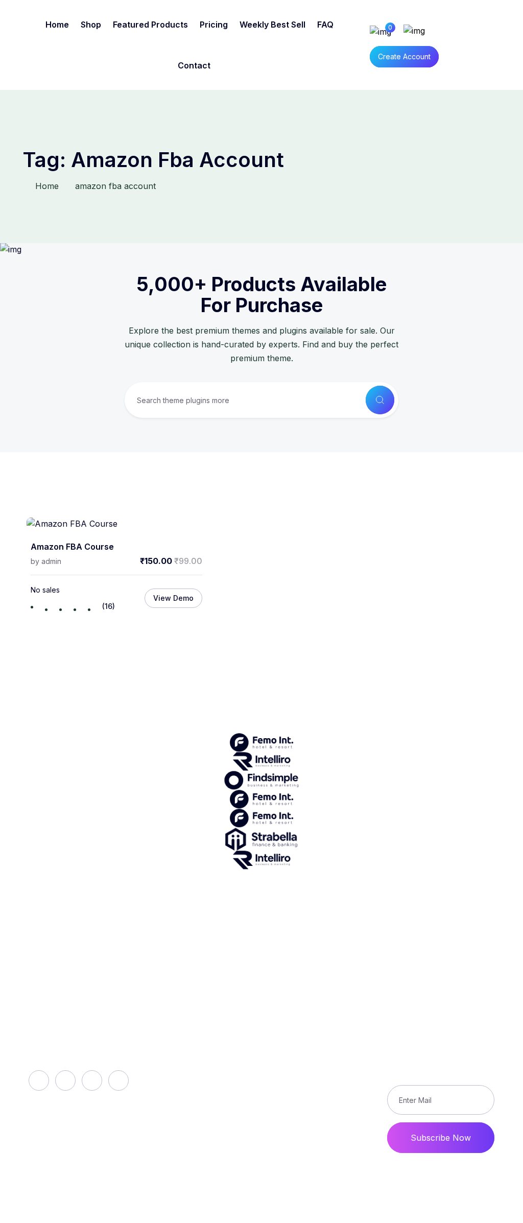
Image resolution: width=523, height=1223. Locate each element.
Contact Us (324, 1119)
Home (57, 24)
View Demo (173, 598)
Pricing (214, 24)
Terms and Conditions (323, 1095)
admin (51, 561)
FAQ (325, 24)
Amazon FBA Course (72, 547)
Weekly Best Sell (272, 24)
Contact (194, 65)
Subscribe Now (441, 1138)
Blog (166, 1072)
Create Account (404, 56)
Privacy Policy (330, 1072)
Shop (91, 24)
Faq (164, 1054)
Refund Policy (329, 1037)
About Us (176, 1037)
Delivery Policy (331, 1054)
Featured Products (150, 24)
